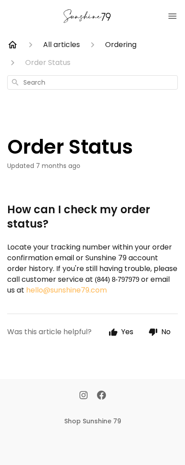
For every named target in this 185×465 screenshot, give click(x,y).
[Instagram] (83, 396)
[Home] (12, 44)
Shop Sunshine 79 (92, 421)
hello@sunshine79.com (66, 290)
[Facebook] (101, 396)
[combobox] (92, 82)
